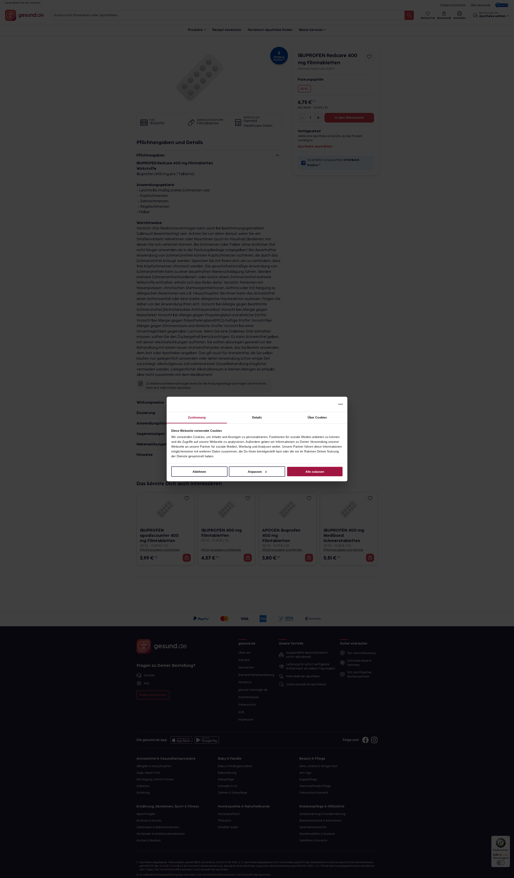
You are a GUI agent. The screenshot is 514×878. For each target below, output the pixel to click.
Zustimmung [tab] (197, 417)
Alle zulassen (314, 471)
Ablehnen (199, 471)
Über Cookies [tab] (317, 417)
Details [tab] (257, 417)
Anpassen (255, 471)
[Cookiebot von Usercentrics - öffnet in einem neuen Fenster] (325, 404)
